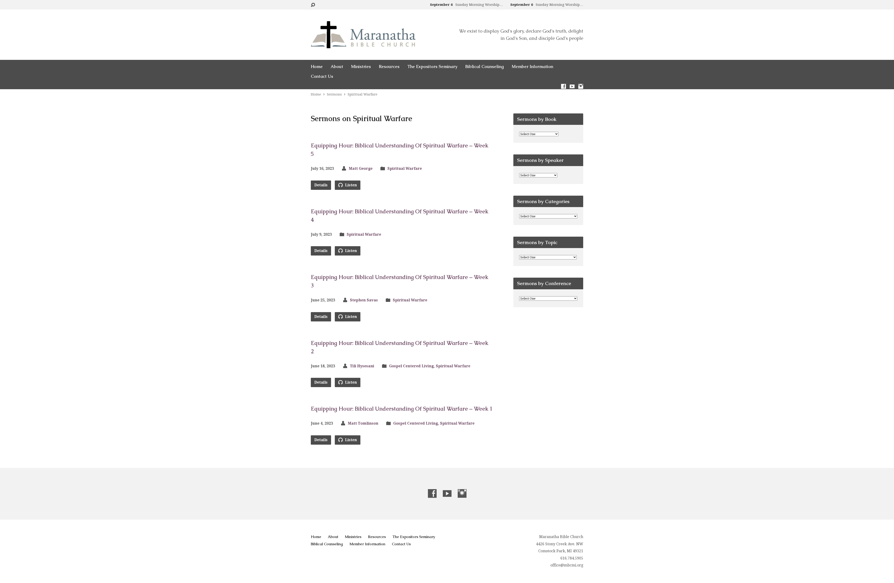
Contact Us (322, 76)
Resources (389, 67)
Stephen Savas (364, 300)
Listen (350, 185)
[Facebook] (563, 86)
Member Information (532, 67)
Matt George (360, 168)
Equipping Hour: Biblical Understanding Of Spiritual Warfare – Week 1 (401, 408)
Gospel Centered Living (411, 366)
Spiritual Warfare (362, 94)
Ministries (361, 67)
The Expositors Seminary (432, 67)
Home (317, 67)
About (337, 67)
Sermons (334, 94)
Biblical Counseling (484, 67)
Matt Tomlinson (363, 423)
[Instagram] (580, 86)
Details (321, 185)
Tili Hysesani (362, 366)
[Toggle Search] (313, 5)
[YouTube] (572, 86)
